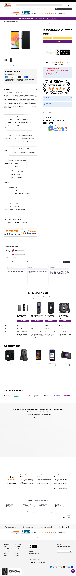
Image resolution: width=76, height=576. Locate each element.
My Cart (16, 553)
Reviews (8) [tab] (8, 257)
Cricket (38, 363)
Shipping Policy (7, 548)
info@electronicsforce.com (34, 559)
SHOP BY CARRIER (15, 8)
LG (24, 363)
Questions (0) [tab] (15, 257)
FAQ (4, 557)
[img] (12, 479)
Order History (18, 548)
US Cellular (52, 363)
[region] (38, 508)
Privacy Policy (6, 553)
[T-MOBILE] (66, 355)
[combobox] (39, 5)
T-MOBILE (66, 363)
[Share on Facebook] (49, 117)
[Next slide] (70, 275)
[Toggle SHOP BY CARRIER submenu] (20, 8)
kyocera (10, 363)
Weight (9, 125)
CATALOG (9, 8)
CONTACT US (46, 8)
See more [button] (45, 273)
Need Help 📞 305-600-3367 (26, 18)
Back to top (38, 537)
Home (4, 21)
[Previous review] (5, 479)
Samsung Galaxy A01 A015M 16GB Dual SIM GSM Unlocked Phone (13, 21)
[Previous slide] (6, 275)
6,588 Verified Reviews (12, 480)
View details (23, 320)
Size (10, 138)
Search (5, 546)
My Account (17, 546)
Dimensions (10, 122)
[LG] (24, 355)
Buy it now (58, 41)
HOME (5, 8)
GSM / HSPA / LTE (19, 112)
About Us (5, 555)
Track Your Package (19, 550)
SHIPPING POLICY (39, 8)
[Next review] (71, 479)
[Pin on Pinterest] (51, 117)
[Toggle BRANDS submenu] (26, 8)
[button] (72, 5)
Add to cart (62, 38)
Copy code (54, 18)
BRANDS (24, 8)
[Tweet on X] (46, 117)
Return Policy (6, 550)
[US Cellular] (52, 355)
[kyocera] (10, 355)
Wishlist (17, 555)
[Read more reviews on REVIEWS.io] (66, 517)
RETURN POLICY (31, 8)
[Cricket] (38, 355)
